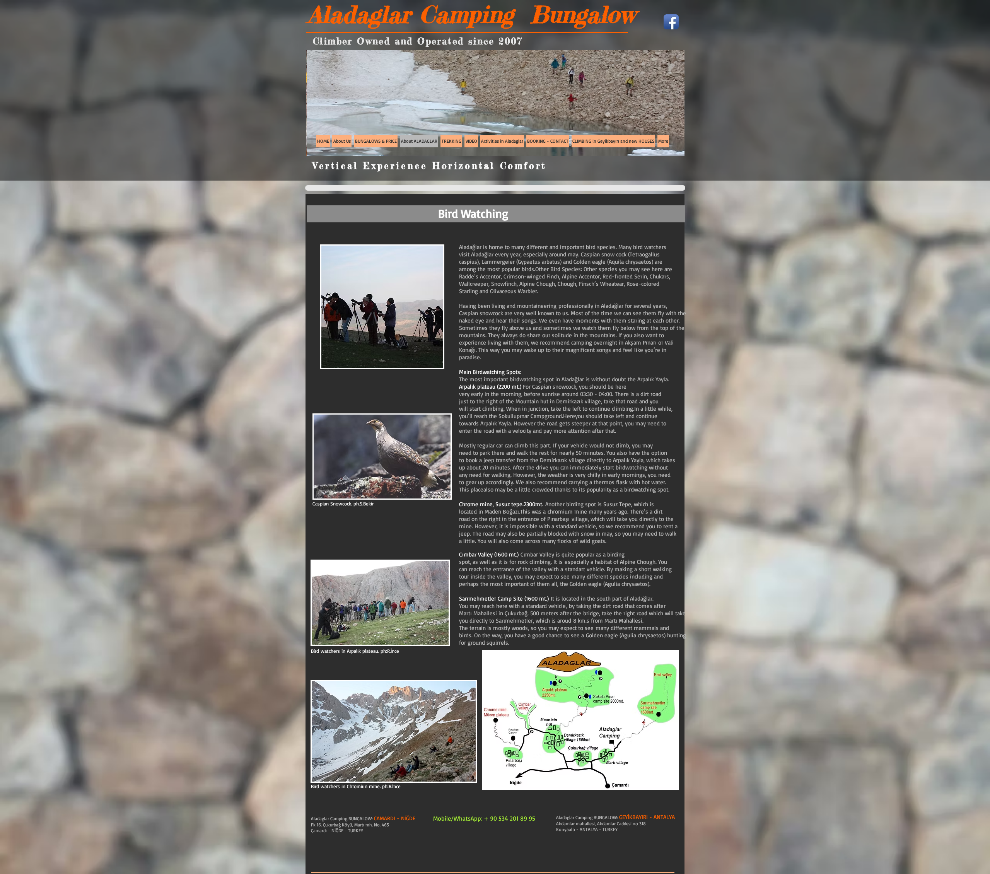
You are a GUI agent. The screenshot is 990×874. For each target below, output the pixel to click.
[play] (665, 149)
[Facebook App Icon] (671, 21)
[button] (440, 103)
